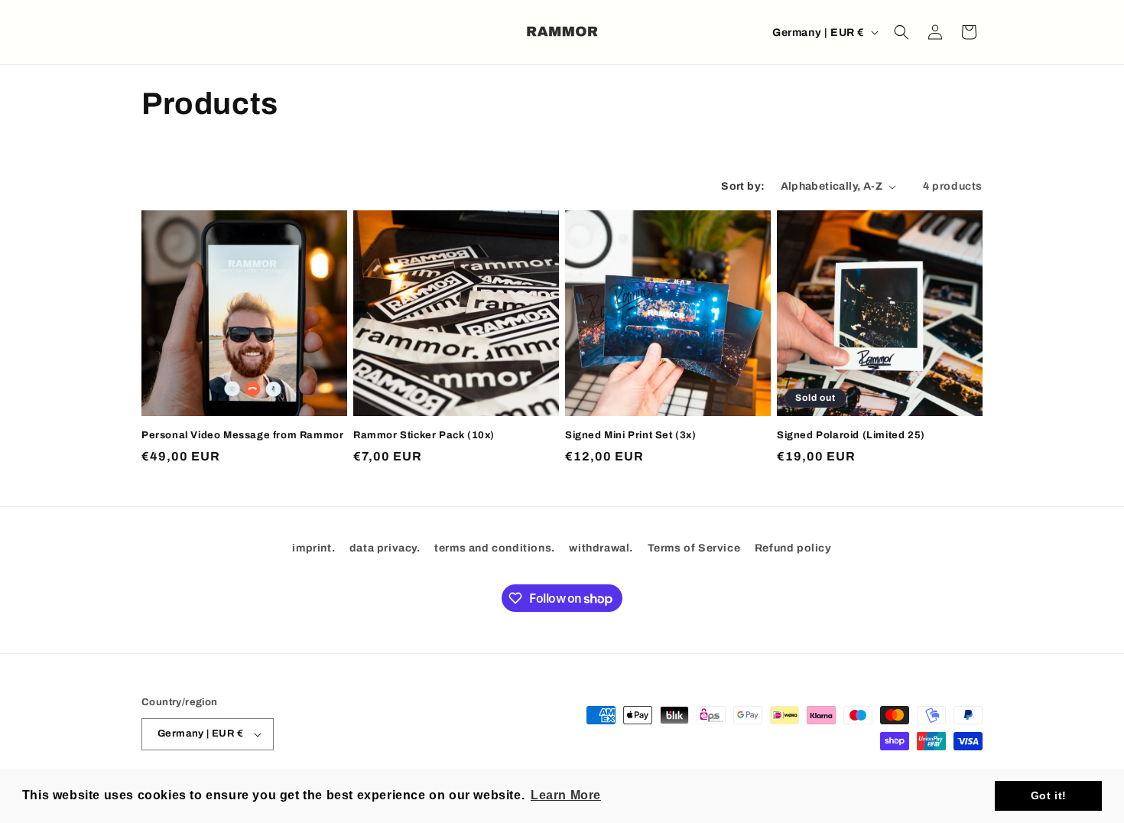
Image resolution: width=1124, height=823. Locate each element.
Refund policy (793, 548)
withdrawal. (601, 548)
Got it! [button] (1049, 795)
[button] (901, 32)
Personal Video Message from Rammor (242, 435)
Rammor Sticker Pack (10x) (424, 435)
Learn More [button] (566, 795)
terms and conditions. (494, 548)
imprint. (313, 548)
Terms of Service (694, 548)
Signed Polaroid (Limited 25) (851, 435)
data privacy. (385, 548)
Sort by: (743, 186)
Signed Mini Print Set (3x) (631, 435)
